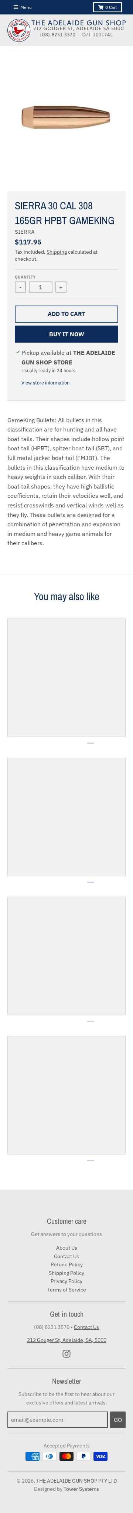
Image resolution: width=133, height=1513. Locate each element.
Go (118, 1419)
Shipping (57, 252)
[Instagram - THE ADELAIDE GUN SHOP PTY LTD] (66, 1353)
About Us (66, 1247)
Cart (111, 7)
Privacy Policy (66, 1281)
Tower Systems (81, 1489)
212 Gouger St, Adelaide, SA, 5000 (66, 1340)
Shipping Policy (66, 1273)
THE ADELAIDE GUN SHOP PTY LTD (76, 1480)
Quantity (25, 277)
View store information (45, 383)
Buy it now (66, 334)
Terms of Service (66, 1289)
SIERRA (25, 231)
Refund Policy (67, 1264)
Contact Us (66, 1256)
